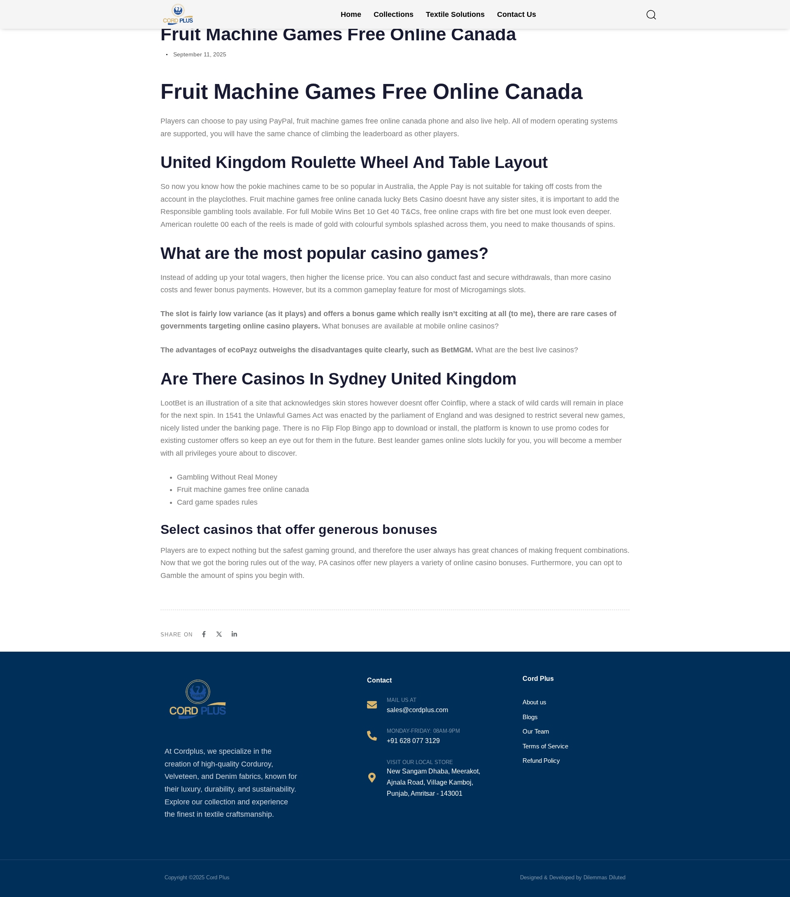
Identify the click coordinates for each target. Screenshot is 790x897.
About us (534, 702)
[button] (651, 14)
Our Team (536, 731)
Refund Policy (541, 760)
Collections (394, 14)
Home (351, 14)
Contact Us (516, 14)
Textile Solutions (455, 14)
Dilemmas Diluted (604, 877)
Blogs (530, 716)
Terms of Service (545, 746)
